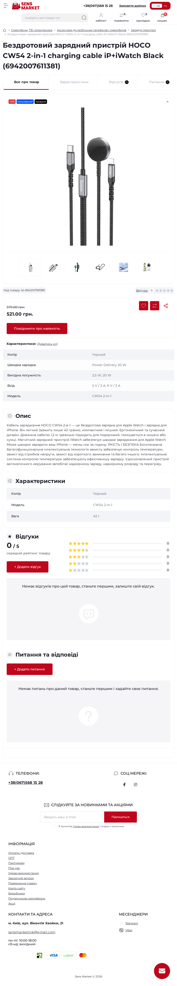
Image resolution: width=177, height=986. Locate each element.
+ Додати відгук (27, 567)
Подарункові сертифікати (26, 898)
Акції (11, 903)
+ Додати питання (29, 669)
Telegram (131, 923)
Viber (129, 930)
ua (158, 5)
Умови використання (86, 826)
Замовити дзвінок (132, 5)
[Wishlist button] (143, 305)
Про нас (14, 868)
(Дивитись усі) (47, 344)
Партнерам (16, 863)
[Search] (84, 17)
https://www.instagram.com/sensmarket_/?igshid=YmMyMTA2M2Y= (135, 784)
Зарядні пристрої (143, 30)
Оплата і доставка (21, 853)
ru (165, 5)
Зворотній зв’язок (21, 878)
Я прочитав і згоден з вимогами (91, 826)
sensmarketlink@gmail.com (31, 932)
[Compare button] (154, 305)
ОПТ (11, 858)
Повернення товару (22, 883)
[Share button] (165, 305)
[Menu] (6, 5)
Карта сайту (16, 888)
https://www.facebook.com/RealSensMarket (124, 784)
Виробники (16, 893)
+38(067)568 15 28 (25, 782)
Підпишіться (121, 817)
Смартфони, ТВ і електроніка (31, 30)
